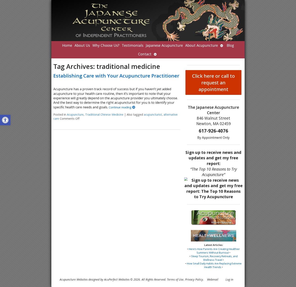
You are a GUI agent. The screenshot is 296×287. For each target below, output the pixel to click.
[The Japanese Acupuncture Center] (148, 20)
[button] (5, 120)
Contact (144, 54)
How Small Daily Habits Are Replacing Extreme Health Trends (214, 265)
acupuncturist (153, 114)
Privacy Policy (194, 279)
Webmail (212, 279)
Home (67, 45)
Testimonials (132, 45)
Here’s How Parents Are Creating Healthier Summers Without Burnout (214, 250)
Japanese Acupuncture (164, 45)
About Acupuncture (201, 45)
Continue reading (120, 107)
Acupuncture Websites (74, 279)
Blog (230, 45)
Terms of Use (175, 279)
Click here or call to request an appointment (213, 82)
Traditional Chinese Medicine (104, 114)
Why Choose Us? (105, 45)
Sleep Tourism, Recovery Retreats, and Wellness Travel (214, 258)
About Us (82, 45)
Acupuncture (75, 114)
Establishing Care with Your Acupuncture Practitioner (116, 75)
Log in (229, 279)
